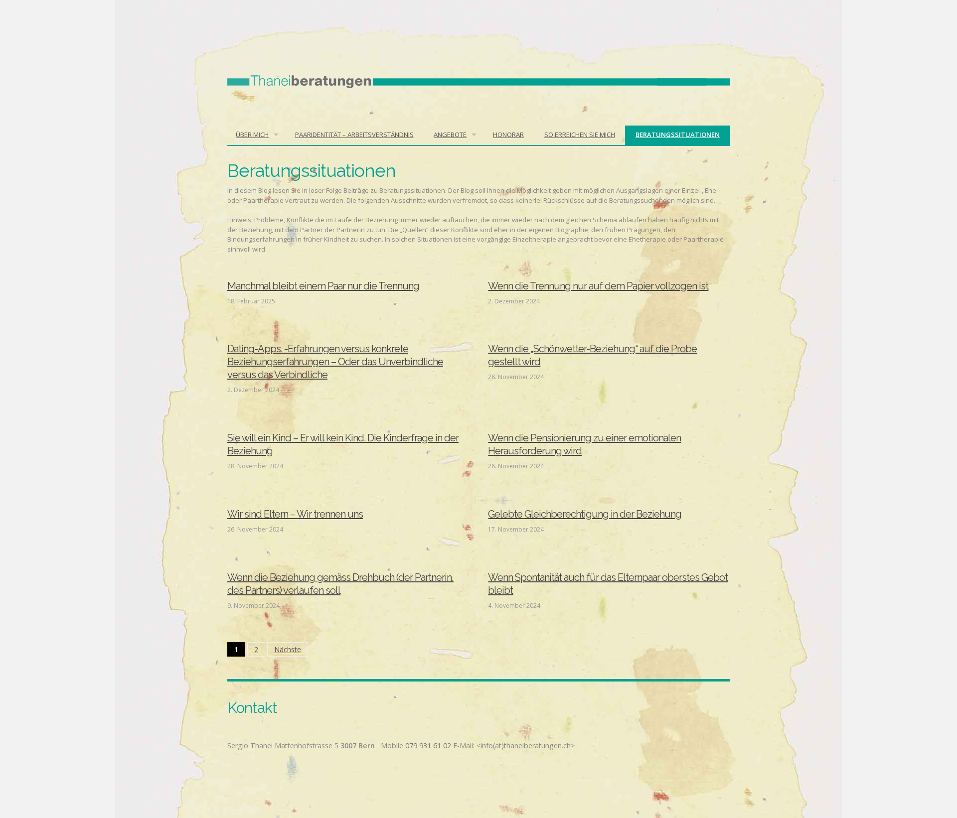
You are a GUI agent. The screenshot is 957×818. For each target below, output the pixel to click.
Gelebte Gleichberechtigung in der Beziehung (584, 514)
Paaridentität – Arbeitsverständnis (354, 134)
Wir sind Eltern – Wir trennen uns (295, 514)
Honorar (508, 134)
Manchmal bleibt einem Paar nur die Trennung (323, 286)
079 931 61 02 (428, 745)
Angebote (450, 134)
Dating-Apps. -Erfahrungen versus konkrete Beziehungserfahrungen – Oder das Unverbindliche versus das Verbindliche (335, 362)
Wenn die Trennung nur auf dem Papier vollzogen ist (598, 286)
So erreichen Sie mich (579, 134)
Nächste (287, 649)
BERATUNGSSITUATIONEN (678, 134)
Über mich (252, 134)
